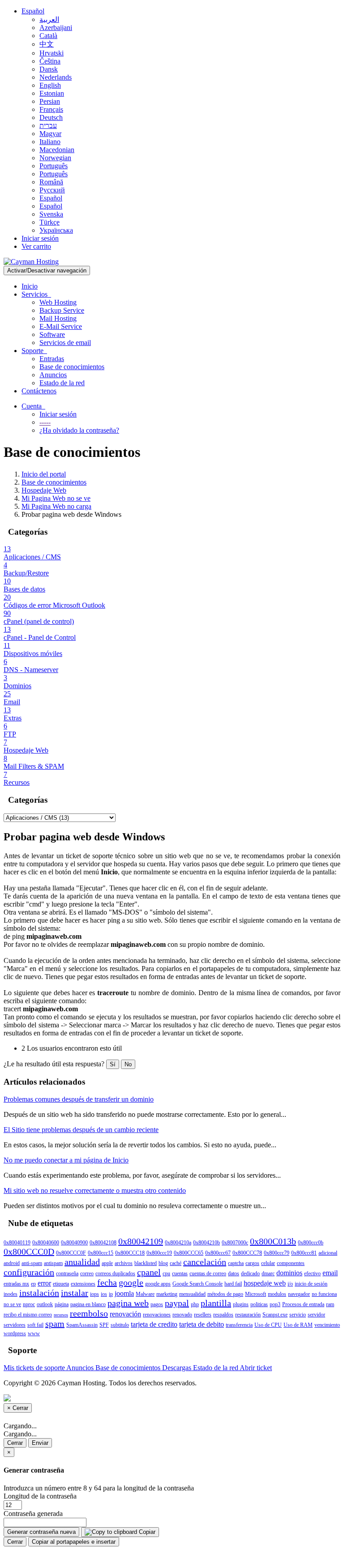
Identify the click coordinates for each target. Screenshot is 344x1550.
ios (104, 1294)
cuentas (180, 1273)
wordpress (15, 1333)
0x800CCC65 (188, 1253)
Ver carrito (36, 246)
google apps (158, 1284)
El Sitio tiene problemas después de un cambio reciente (81, 1129)
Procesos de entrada (303, 1304)
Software (52, 334)
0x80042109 (140, 1241)
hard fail (233, 1284)
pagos (156, 1304)
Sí (113, 1064)
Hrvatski (51, 53)
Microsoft (255, 1294)
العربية (49, 19)
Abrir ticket (256, 1367)
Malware (145, 1294)
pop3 (275, 1304)
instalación (39, 1293)
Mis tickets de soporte (35, 1367)
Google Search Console (197, 1284)
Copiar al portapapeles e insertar (74, 1541)
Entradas (51, 358)
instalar (74, 1293)
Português (53, 166)
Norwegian (55, 158)
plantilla (216, 1303)
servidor (316, 1315)
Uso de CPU (268, 1325)
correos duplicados (115, 1273)
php (195, 1304)
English (50, 85)
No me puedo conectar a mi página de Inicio (66, 1160)
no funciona (324, 1294)
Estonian (51, 93)
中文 (46, 44)
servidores (15, 1325)
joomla (124, 1293)
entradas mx (16, 1284)
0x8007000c (235, 1242)
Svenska (51, 214)
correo (87, 1273)
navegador (299, 1294)
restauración (248, 1315)
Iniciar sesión (40, 238)
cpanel (149, 1272)
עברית (48, 125)
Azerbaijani (55, 27)
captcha (236, 1263)
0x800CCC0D (29, 1251)
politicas (259, 1304)
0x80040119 (17, 1242)
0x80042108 (103, 1242)
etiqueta (61, 1284)
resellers (202, 1315)
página (62, 1304)
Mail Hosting (58, 318)
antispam (53, 1263)
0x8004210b (206, 1242)
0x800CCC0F (71, 1253)
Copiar (146, 1532)
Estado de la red (62, 383)
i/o (290, 1284)
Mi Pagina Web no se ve (56, 498)
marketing (166, 1294)
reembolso (89, 1313)
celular (268, 1263)
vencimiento (327, 1325)
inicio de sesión (311, 1284)
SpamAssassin (82, 1325)
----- (45, 422)
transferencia (239, 1325)
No (128, 1064)
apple (107, 1263)
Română (51, 182)
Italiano (49, 141)
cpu (166, 1273)
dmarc (268, 1273)
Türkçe (49, 222)
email (330, 1273)
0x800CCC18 (130, 1253)
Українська (56, 230)
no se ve (12, 1304)
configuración (29, 1272)
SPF (104, 1325)
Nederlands (55, 77)
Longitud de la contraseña (40, 1496)
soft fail (35, 1325)
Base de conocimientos (71, 366)
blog (163, 1263)
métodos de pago (225, 1294)
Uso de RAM (298, 1325)
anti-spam (32, 1263)
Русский (52, 190)
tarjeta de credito (154, 1324)
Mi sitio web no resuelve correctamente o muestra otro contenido (95, 1190)
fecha (107, 1282)
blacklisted (145, 1263)
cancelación (204, 1262)
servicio (297, 1315)
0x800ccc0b (310, 1242)
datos (233, 1273)
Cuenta (33, 406)
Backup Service (61, 310)
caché (175, 1263)
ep (33, 1284)
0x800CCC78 (247, 1253)
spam (54, 1324)
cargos (252, 1263)
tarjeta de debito (201, 1324)
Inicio (30, 286)
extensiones (83, 1284)
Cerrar (15, 1442)
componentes (291, 1263)
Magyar (50, 133)
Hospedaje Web (44, 490)
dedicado (250, 1273)
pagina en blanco (88, 1304)
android (12, 1263)
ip (111, 1294)
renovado (182, 1315)
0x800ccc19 (159, 1253)
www (34, 1333)
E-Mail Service (60, 326)
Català (48, 35)
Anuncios (53, 375)
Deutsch (51, 117)
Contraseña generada (33, 1513)
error (44, 1283)
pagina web (128, 1303)
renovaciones (157, 1315)
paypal (177, 1303)
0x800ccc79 (276, 1253)
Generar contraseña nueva (41, 1532)
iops (94, 1294)
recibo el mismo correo (28, 1315)
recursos (61, 1314)
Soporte (34, 350)
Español (33, 11)
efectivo (312, 1273)
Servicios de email (65, 342)
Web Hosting (58, 302)
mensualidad (192, 1294)
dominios (289, 1273)
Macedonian (56, 149)
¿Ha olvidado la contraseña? (79, 430)
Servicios (36, 294)
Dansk (48, 69)
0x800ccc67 (218, 1253)
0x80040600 (45, 1242)
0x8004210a (178, 1242)
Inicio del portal (44, 474)
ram (330, 1304)
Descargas (177, 1367)
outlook (45, 1304)
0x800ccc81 (304, 1253)
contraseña (67, 1273)
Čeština (49, 61)
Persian (49, 101)
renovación (125, 1314)
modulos (277, 1294)
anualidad (82, 1262)
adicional (327, 1253)
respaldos (223, 1315)
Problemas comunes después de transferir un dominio (79, 1099)
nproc (29, 1304)
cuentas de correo (207, 1273)
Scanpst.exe (275, 1315)
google (131, 1282)
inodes (10, 1294)
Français (51, 109)
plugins (241, 1304)
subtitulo (120, 1325)
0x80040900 (74, 1242)
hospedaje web (265, 1283)
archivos (124, 1263)
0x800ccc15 (100, 1253)
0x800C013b (273, 1241)
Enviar (40, 1442)
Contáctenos (39, 391)
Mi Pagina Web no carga (56, 506)
